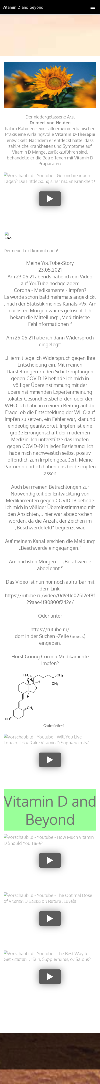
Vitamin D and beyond (22, 7)
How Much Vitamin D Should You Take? (51, 841)
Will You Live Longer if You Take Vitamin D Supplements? (51, 744)
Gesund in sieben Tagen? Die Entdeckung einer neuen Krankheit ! (47, 182)
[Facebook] (8, 235)
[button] (50, 199)
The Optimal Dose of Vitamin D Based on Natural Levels (49, 902)
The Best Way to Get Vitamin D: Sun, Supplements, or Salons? (48, 960)
